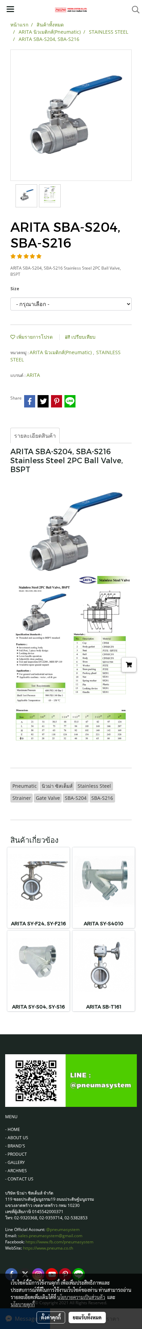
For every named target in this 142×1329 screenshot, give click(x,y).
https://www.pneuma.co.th (48, 1248)
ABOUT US (18, 1138)
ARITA (33, 375)
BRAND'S (16, 1146)
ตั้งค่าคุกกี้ (51, 1317)
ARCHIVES (17, 1171)
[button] (133, 9)
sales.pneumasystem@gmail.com (50, 1236)
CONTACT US (20, 1179)
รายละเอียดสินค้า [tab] (35, 435)
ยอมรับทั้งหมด (87, 1317)
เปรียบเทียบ (82, 337)
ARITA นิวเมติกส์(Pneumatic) (61, 352)
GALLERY (16, 1162)
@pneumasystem (63, 1229)
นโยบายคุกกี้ (23, 1304)
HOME (14, 1129)
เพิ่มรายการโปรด (34, 337)
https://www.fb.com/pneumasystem (59, 1242)
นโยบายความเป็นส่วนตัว (81, 1297)
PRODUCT (17, 1154)
